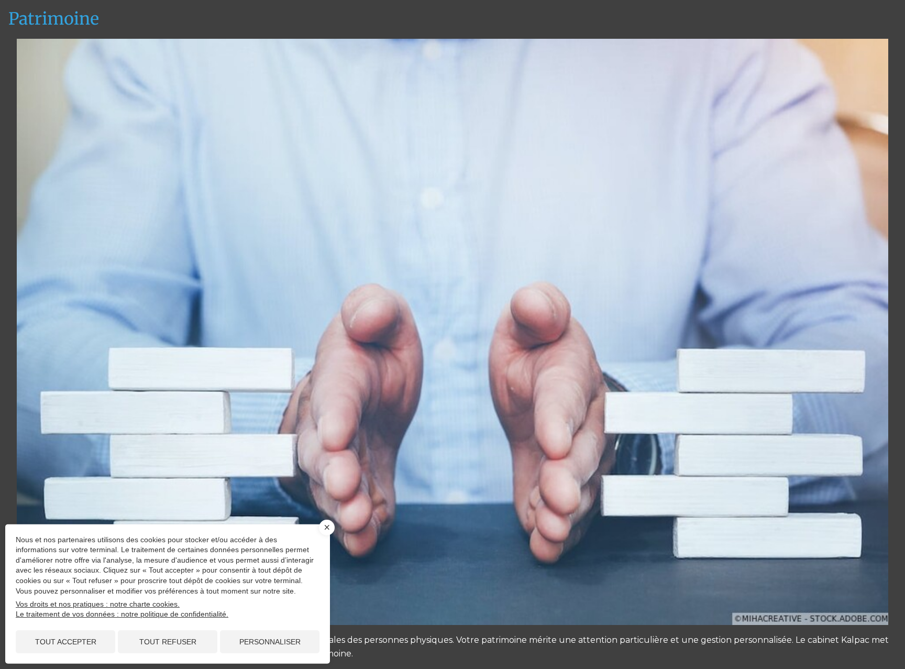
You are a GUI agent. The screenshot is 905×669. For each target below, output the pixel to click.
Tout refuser (167, 642)
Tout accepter (65, 642)
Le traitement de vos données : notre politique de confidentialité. (122, 614)
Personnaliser (270, 642)
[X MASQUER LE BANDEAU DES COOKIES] (327, 527)
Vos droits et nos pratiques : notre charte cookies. (98, 604)
